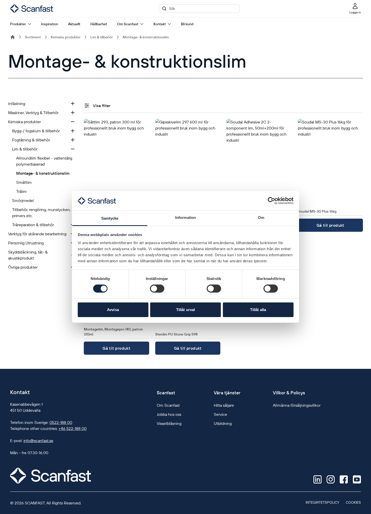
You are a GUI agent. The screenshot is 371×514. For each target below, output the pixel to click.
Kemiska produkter (66, 37)
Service (220, 414)
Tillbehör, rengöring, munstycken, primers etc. (41, 213)
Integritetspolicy (322, 502)
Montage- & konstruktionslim (146, 37)
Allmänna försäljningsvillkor (297, 405)
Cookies (353, 502)
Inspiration (49, 24)
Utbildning (223, 423)
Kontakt (159, 24)
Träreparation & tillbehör (33, 225)
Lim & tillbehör (101, 37)
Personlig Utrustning (26, 243)
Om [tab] (261, 217)
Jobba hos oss (169, 414)
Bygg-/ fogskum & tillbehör (36, 131)
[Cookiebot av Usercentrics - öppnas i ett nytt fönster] (271, 200)
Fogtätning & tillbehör (31, 140)
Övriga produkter (23, 267)
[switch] (157, 289)
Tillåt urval (185, 309)
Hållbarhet (98, 24)
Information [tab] (185, 217)
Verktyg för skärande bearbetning (37, 234)
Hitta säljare (224, 405)
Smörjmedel (23, 200)
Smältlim (24, 182)
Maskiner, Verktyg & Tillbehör (33, 113)
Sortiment (33, 37)
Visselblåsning (169, 423)
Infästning (16, 103)
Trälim (21, 191)
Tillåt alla (258, 309)
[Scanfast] (12, 37)
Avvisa (113, 309)
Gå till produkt (330, 225)
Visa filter (102, 106)
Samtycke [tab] (110, 218)
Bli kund (187, 24)
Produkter (18, 24)
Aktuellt (74, 24)
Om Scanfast (127, 24)
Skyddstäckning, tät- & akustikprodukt (28, 255)
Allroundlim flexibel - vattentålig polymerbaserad (44, 161)
